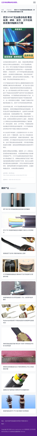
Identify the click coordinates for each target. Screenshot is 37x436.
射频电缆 (26, 429)
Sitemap (22, 431)
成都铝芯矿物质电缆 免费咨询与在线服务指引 (16, 390)
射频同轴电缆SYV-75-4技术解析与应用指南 (16, 411)
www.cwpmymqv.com (18, 429)
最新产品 (5, 188)
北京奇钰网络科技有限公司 (10, 2)
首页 (2, 9)
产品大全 (9, 9)
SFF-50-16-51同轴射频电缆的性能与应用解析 (16, 209)
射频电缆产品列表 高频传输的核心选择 (14, 253)
